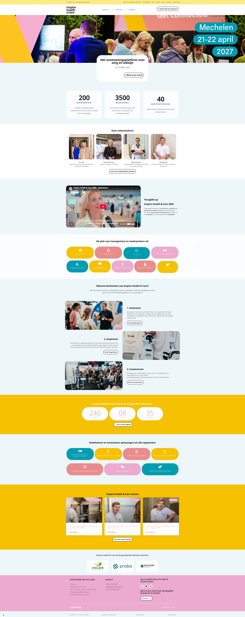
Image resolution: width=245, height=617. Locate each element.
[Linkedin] (146, 586)
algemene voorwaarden (109, 615)
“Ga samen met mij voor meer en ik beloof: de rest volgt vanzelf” (160, 527)
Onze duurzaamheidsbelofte (132, 2)
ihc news (168, 2)
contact (158, 2)
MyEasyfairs (176, 2)
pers (153, 2)
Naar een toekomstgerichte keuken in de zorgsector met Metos (83, 527)
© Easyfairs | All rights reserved (79, 615)
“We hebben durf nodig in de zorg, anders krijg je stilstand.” (122, 527)
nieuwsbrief (146, 2)
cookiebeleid (172, 615)
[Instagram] (150, 586)
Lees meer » (73, 532)
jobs (163, 2)
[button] (168, 9)
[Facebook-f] (142, 586)
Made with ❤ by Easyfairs (168, 607)
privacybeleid (140, 615)
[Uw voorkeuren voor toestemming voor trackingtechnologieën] (3, 615)
